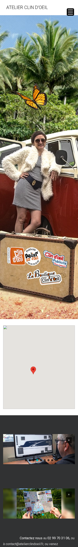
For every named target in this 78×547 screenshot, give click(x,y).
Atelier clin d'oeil (27, 7)
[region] (39, 449)
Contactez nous (31, 538)
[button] (33, 370)
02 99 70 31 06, (58, 538)
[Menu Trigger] (70, 12)
